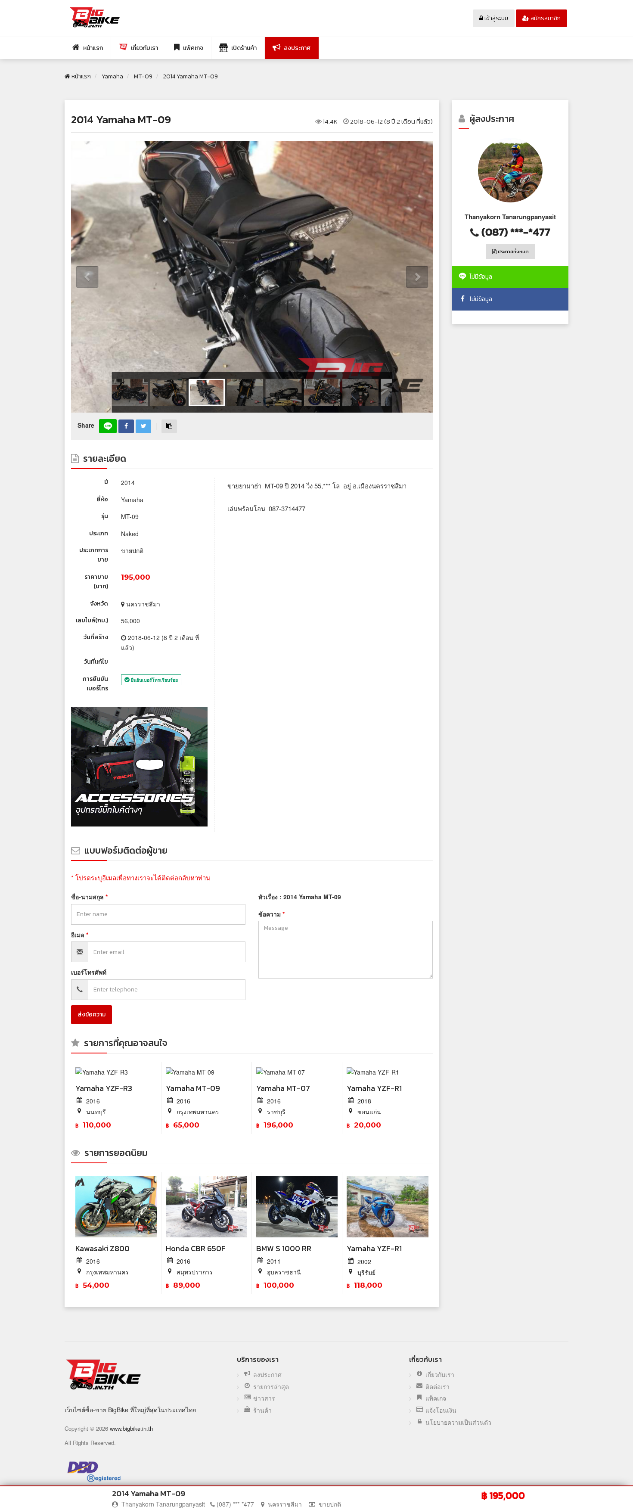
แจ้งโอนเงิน (440, 1410)
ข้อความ (270, 914)
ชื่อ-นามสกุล (88, 896)
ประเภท (98, 533)
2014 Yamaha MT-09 (121, 119)
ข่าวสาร (264, 1398)
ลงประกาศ (267, 1374)
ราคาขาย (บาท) (96, 581)
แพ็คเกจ (435, 1398)
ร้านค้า (262, 1410)
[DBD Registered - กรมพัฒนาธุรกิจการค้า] (94, 1471)
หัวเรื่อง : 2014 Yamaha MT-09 (299, 896)
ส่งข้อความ (92, 1014)
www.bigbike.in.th (131, 1428)
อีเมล (78, 934)
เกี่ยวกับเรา (439, 1374)
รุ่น (104, 516)
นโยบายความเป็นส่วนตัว (458, 1422)
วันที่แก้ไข (96, 661)
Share (86, 425)
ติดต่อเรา (437, 1387)
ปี (106, 482)
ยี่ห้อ (102, 499)
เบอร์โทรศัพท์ (88, 972)
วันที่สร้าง (96, 637)
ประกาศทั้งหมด (512, 251)
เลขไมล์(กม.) (92, 620)
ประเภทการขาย (93, 555)
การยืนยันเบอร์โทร (95, 683)
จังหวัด (99, 603)
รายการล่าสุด (271, 1387)
